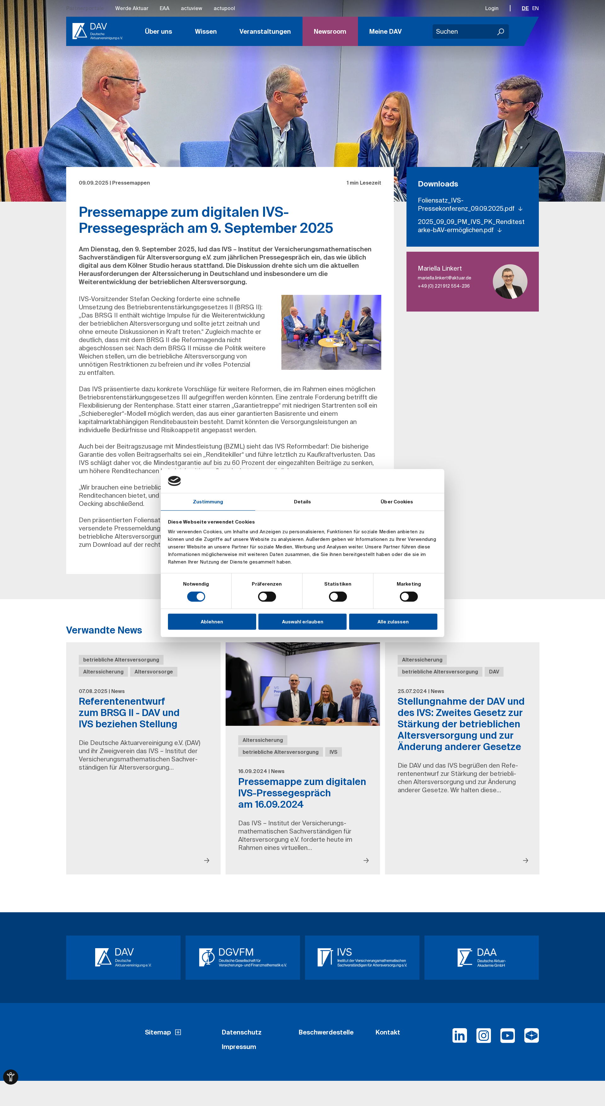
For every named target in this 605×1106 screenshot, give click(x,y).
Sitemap (158, 1032)
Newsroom (330, 31)
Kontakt (388, 1032)
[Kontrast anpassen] (10, 1077)
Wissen (206, 31)
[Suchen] (501, 31)
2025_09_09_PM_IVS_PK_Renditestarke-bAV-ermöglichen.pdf (471, 225)
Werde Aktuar (131, 8)
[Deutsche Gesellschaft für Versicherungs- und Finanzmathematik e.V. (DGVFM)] (243, 958)
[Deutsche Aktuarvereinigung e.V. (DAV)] (123, 958)
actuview (191, 8)
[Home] (97, 31)
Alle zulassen (393, 621)
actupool (224, 8)
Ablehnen (212, 621)
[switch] (267, 597)
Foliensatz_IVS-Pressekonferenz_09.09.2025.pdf (467, 204)
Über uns (158, 31)
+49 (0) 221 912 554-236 (444, 286)
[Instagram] (483, 1038)
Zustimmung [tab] (208, 501)
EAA (165, 8)
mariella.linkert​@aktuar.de (444, 277)
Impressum (239, 1046)
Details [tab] (302, 501)
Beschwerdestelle (326, 1032)
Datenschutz (242, 1032)
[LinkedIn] (459, 1038)
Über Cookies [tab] (397, 501)
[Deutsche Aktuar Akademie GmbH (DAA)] (481, 958)
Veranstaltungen (265, 31)
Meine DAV (385, 31)
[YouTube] (507, 1038)
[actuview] (531, 1038)
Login (491, 8)
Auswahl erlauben (302, 621)
